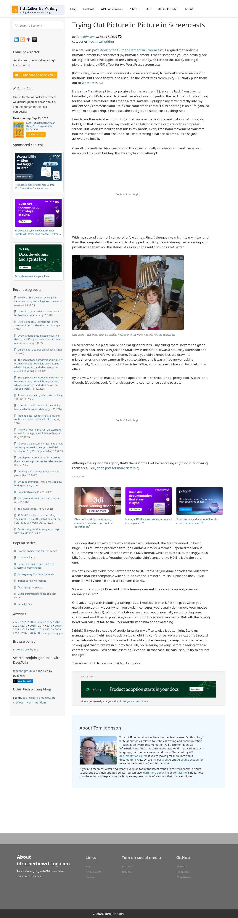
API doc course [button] (111, 9)
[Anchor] (41, 51)
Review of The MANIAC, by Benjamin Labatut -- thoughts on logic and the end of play (38, 301)
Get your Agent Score (135, 701)
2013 (24, 629)
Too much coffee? (27, 508)
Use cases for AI (26, 557)
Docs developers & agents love (32, 276)
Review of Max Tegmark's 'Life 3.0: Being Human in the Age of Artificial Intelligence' (38, 431)
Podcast (88, 9)
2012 (33, 629)
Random (40, 702)
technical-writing (101, 41)
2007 (24, 633)
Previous (18, 702)
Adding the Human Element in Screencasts (131, 50)
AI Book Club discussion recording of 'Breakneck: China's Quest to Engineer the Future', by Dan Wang (37, 519)
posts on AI (164, 759)
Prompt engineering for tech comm (37, 551)
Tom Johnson (85, 36)
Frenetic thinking (27, 492)
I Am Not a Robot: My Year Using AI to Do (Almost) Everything (40, 126)
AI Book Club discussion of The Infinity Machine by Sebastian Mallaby (37, 407)
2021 (58, 622)
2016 (49, 625)
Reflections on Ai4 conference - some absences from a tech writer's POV (36, 323)
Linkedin (126, 872)
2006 (33, 633)
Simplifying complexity (30, 587)
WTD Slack (127, 866)
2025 (24, 622)
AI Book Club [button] (167, 9)
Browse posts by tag (25, 649)
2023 (41, 622)
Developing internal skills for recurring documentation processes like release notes (38, 459)
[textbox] (38, 25)
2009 (58, 629)
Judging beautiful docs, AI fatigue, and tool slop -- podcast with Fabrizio (37, 417)
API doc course (93, 872)
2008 (16, 633)
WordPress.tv (91, 83)
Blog (73, 9)
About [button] (189, 9)
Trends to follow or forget (31, 580)
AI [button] (147, 9)
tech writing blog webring (39, 697)
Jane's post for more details (116, 468)
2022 (49, 622)
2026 (16, 622)
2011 (41, 629)
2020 (16, 625)
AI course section (188, 759)
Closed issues (184, 877)
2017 (41, 625)
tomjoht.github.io (24, 671)
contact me (180, 772)
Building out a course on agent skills (37, 349)
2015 (58, 625)
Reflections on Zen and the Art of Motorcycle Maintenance (34, 565)
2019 (24, 625)
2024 (33, 622)
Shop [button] (133, 9)
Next (29, 702)
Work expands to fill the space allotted (38, 498)
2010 (49, 629)
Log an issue (183, 872)
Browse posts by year (51, 633)
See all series (24, 604)
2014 (16, 629)
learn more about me (155, 772)
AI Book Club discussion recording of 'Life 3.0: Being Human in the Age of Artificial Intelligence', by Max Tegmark (38, 447)
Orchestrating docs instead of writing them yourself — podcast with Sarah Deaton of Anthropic (38, 339)
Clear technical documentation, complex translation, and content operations (93, 523)
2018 (33, 625)
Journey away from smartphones (35, 574)
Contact (90, 877)
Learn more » (36, 134)
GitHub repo (183, 866)
